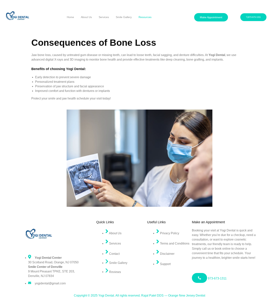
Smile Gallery (124, 17)
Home (70, 17)
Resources (145, 17)
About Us (86, 17)
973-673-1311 (217, 278)
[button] (211, 17)
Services (104, 17)
